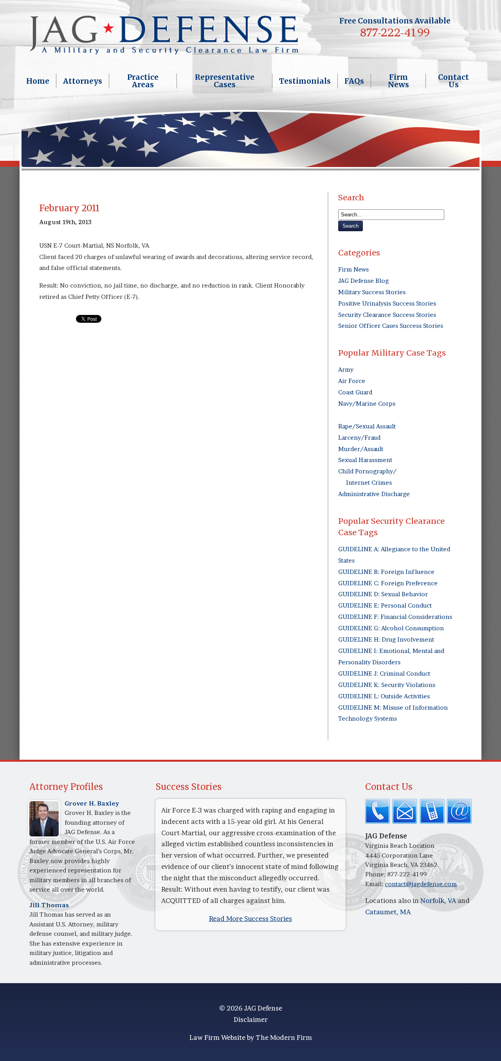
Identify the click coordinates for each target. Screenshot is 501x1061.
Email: (375, 884)
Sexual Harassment (365, 460)
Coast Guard (355, 392)
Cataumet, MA (388, 912)
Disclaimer (251, 1019)
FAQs (354, 81)
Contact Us (453, 81)
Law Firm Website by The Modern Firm (250, 1037)
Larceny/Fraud (359, 437)
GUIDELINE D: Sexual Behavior (383, 594)
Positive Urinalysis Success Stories (387, 303)
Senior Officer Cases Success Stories (390, 325)
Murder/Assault (360, 449)
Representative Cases (224, 81)
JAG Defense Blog (363, 280)
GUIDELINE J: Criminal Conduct (384, 673)
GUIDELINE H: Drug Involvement (386, 639)
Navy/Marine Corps (366, 403)
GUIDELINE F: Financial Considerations (395, 616)
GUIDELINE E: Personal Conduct (385, 605)
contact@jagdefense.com (421, 884)
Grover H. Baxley (92, 803)
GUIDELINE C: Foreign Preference (388, 583)
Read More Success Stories (250, 918)
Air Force (351, 381)
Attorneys (82, 81)
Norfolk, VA (438, 900)
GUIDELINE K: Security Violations (386, 685)
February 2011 (69, 208)
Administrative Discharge (374, 494)
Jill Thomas (49, 905)
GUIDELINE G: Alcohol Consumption (391, 628)
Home (37, 81)
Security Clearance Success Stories (387, 314)
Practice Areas (143, 81)
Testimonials (305, 81)
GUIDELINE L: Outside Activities (384, 696)
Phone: (376, 874)
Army (345, 369)
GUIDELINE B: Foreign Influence (386, 571)
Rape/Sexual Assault (367, 426)
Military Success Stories (371, 292)
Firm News (398, 81)
